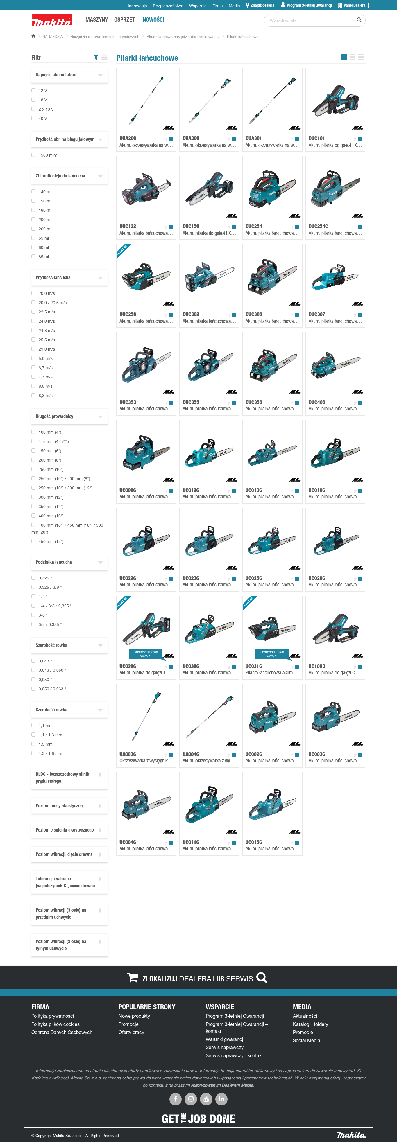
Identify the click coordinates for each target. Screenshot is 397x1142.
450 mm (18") (51, 541)
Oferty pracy (131, 1032)
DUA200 (127, 138)
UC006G (127, 490)
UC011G (191, 842)
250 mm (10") (51, 469)
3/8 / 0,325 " (50, 624)
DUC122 (127, 226)
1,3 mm (46, 743)
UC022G (127, 578)
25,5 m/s (47, 339)
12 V (43, 90)
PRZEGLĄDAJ (160, 126)
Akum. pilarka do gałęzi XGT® (146, 672)
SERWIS (239, 978)
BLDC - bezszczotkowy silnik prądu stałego (62, 778)
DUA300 (191, 138)
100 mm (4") (50, 432)
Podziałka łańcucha (54, 563)
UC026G (317, 578)
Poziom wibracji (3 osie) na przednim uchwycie (61, 914)
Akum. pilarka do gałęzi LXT (335, 144)
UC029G (127, 666)
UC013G (254, 490)
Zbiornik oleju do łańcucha (60, 176)
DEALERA (195, 978)
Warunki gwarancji (225, 1039)
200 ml (45, 219)
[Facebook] (175, 1098)
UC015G (254, 842)
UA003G (127, 754)
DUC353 (127, 402)
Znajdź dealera (262, 5)
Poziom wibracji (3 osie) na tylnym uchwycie (61, 945)
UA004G (191, 754)
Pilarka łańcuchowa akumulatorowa (272, 672)
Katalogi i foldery (310, 1024)
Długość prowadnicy (54, 417)
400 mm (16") (51, 515)
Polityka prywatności (52, 1016)
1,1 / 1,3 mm (50, 734)
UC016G (317, 490)
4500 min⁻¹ (48, 154)
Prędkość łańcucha (53, 278)
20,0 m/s (47, 293)
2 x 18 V (46, 109)
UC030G (191, 666)
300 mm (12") (51, 497)
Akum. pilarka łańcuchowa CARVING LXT (335, 232)
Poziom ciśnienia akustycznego (65, 830)
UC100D (317, 666)
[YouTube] (206, 1098)
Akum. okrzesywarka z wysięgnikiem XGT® (209, 760)
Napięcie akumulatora (56, 75)
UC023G (191, 578)
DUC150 (191, 226)
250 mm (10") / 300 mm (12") (65, 487)
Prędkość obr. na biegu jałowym (65, 140)
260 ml (45, 228)
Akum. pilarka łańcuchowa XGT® (146, 496)
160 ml (45, 210)
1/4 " (43, 596)
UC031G (254, 666)
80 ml (44, 247)
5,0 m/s (46, 358)
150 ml (45, 200)
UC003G (317, 754)
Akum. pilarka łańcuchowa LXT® (146, 408)
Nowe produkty (134, 1016)
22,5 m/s (47, 311)
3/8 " (43, 615)
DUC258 (127, 314)
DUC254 (254, 226)
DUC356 (254, 402)
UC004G (127, 842)
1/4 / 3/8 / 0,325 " (55, 605)
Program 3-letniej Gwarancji (309, 5)
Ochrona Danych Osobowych (61, 1032)
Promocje (129, 1024)
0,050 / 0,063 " (52, 688)
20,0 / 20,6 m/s (53, 302)
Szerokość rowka (51, 646)
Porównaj (136, 127)
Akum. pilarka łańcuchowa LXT (146, 232)
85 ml (44, 256)
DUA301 (254, 138)
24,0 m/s (47, 321)
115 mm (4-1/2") (54, 441)
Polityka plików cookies (55, 1024)
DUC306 (254, 314)
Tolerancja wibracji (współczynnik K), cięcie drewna (65, 883)
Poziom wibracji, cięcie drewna (64, 855)
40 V (43, 118)
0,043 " (45, 660)
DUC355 (191, 402)
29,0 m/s (47, 348)
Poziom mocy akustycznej (60, 806)
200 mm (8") (50, 459)
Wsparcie (198, 5)
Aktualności (305, 1016)
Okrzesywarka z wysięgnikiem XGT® (146, 760)
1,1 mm (46, 725)
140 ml (45, 191)
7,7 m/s (46, 376)
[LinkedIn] (221, 1098)
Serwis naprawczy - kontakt (234, 1055)
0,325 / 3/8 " (50, 587)
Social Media (306, 1040)
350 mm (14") (51, 506)
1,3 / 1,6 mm (50, 753)
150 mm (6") (50, 450)
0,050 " (45, 679)
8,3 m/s (46, 395)
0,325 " (45, 577)
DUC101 (317, 138)
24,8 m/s (47, 330)
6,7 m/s (46, 367)
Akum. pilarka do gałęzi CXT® (335, 672)
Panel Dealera (354, 5)
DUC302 (191, 314)
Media (234, 5)
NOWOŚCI (153, 21)
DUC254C (318, 226)
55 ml (44, 238)
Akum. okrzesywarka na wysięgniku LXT (146, 144)
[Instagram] (191, 1098)
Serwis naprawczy (225, 1047)
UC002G (254, 754)
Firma (217, 5)
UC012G (191, 490)
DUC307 (317, 314)
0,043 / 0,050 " (52, 670)
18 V (43, 99)
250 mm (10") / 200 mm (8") (64, 478)
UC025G (254, 578)
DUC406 (317, 402)
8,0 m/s (46, 386)
